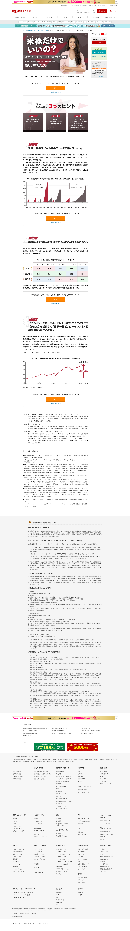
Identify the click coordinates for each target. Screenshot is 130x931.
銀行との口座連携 (18, 851)
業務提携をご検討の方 (106, 869)
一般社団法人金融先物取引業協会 (30, 908)
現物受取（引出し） (61, 836)
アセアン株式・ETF (83, 792)
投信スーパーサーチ (105, 784)
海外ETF (80, 781)
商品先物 (102, 836)
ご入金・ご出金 (17, 856)
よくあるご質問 (82, 877)
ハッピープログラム (40, 859)
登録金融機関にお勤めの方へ (30, 733)
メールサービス (17, 864)
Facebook (59, 902)
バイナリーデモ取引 (105, 823)
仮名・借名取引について (87, 733)
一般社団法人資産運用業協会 (70, 908)
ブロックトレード (61, 806)
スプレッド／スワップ (84, 821)
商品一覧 (36, 834)
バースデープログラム (19, 871)
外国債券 (58, 821)
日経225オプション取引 (106, 834)
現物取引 (58, 774)
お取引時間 (16, 861)
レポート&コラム (82, 859)
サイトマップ (103, 871)
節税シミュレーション (40, 836)
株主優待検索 (81, 851)
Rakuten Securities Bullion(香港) (22, 895)
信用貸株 (59, 791)
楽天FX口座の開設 (18, 776)
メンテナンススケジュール (99, 76)
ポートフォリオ (82, 869)
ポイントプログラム (18, 849)
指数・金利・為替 (83, 849)
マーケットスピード (61, 856)
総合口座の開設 (17, 774)
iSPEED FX (59, 866)
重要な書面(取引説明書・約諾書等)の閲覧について (36, 728)
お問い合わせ (81, 880)
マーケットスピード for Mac (64, 861)
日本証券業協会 (19, 908)
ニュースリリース (105, 851)
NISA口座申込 (99, 52)
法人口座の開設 (17, 779)
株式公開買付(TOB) (61, 798)
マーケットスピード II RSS (63, 854)
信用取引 (58, 784)
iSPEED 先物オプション (63, 869)
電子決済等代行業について (107, 856)
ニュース (80, 856)
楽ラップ (36, 818)
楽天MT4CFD (82, 834)
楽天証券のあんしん (40, 779)
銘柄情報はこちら (56, 92)
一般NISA (15, 821)
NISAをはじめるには (18, 828)
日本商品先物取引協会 (42, 908)
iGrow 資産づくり (61, 849)
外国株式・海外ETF (33, 30)
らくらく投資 (38, 823)
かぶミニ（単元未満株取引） (64, 776)
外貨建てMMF (104, 774)
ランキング (103, 781)
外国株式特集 (44, 30)
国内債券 (58, 818)
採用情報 (102, 861)
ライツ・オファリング (62, 808)
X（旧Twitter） (60, 900)
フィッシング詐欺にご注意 (30, 730)
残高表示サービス (39, 854)
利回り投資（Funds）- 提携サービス (62, 824)
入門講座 (80, 823)
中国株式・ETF (82, 790)
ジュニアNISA (16, 826)
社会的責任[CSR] (104, 859)
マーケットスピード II (62, 851)
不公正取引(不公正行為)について (60, 728)
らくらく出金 (38, 851)
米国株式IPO (81, 779)
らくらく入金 (38, 849)
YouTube (58, 895)
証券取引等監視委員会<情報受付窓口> (62, 733)
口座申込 (99, 42)
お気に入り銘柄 (82, 866)
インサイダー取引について (87, 728)
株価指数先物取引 (105, 831)
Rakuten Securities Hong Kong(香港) (23, 892)
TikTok (58, 905)
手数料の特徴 (60, 771)
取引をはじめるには (83, 818)
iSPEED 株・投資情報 (62, 864)
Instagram (59, 892)
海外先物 (102, 839)
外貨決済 (15, 859)
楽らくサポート (82, 882)
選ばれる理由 (103, 771)
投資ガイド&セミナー (40, 776)
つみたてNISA (16, 823)
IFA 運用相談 (104, 864)
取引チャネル (60, 874)
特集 (79, 861)
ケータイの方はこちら (62, 871)
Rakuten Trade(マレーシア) (20, 897)
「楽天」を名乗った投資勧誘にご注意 (90, 730)
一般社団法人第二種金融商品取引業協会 (55, 908)
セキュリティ (103, 854)
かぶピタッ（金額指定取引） (64, 779)
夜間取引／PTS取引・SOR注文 (65, 801)
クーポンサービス (18, 869)
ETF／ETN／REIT (61, 793)
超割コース (37, 867)
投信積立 (102, 776)
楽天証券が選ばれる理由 (41, 771)
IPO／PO (58, 796)
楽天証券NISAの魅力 (18, 831)
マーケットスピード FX (62, 859)
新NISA (15, 818)
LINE (57, 897)
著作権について (27, 735)
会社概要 (102, 849)
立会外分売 (59, 803)
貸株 (57, 788)
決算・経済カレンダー (84, 864)
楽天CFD (80, 832)
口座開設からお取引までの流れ (43, 774)
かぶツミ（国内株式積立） (64, 781)
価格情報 (58, 833)
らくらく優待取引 (61, 786)
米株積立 (80, 776)
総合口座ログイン (18, 771)
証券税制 (15, 866)
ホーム (25, 30)
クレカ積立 (103, 779)
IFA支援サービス (104, 866)
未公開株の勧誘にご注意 (58, 730)
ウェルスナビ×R (38, 821)
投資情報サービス (18, 854)
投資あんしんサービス (40, 856)
